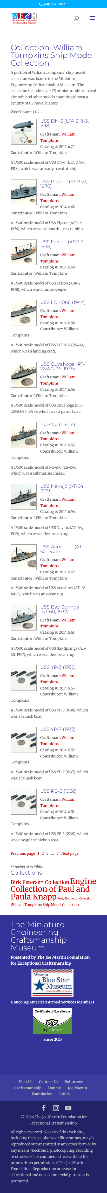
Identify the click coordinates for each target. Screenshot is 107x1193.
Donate (54, 1088)
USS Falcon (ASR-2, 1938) (62, 244)
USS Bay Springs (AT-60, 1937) (59, 609)
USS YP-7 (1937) (58, 729)
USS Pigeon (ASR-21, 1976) (63, 184)
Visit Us (25, 1081)
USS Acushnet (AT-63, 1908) (61, 549)
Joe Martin (77, 1088)
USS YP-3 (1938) (58, 667)
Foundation (42, 1094)
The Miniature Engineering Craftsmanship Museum (39, 936)
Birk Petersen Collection (40, 882)
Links (64, 1094)
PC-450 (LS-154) (58, 424)
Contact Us (48, 1081)
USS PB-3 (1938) (58, 791)
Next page (69, 853)
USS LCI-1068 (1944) (63, 302)
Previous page (23, 853)
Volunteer (74, 1081)
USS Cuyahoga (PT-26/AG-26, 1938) (62, 366)
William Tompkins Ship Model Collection (45, 905)
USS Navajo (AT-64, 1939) (62, 488)
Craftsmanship (28, 1088)
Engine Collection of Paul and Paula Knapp (53, 889)
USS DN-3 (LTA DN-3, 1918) (64, 123)
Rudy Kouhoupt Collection (74, 898)
